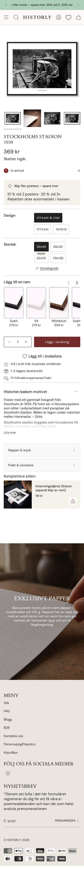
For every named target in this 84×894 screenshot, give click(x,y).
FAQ (7, 711)
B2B (6, 727)
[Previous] (6, 5)
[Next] (78, 5)
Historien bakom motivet (25, 391)
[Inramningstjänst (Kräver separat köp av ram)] (18, 495)
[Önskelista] (68, 17)
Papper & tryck (19, 450)
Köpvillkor (11, 752)
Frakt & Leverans (20, 465)
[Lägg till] (73, 501)
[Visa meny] (6, 17)
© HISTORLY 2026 (16, 840)
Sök (6, 703)
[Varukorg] (78, 17)
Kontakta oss (13, 736)
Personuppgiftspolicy (20, 744)
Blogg (8, 719)
